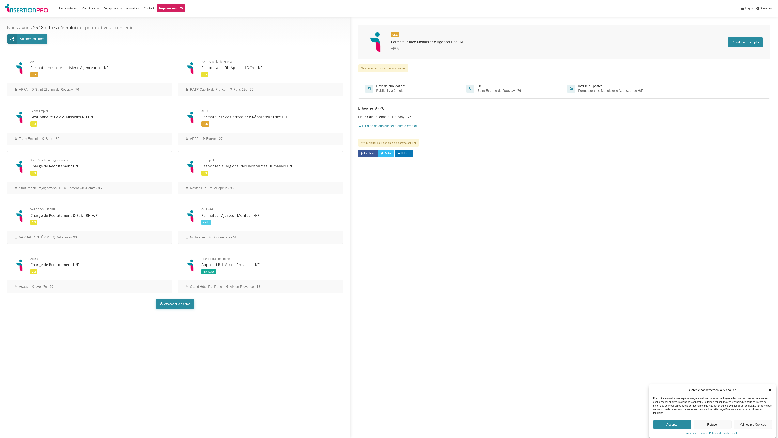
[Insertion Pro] (26, 9)
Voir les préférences (753, 424)
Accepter (672, 424)
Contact (149, 8)
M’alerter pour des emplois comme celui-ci (391, 142)
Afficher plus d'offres (177, 303)
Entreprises (111, 8)
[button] (770, 390)
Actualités (132, 8)
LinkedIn (405, 153)
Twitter (388, 153)
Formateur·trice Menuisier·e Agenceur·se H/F (427, 42)
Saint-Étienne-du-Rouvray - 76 (499, 90)
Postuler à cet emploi (745, 42)
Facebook (369, 153)
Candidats (88, 8)
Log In (748, 8)
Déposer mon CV (171, 8)
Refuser (712, 424)
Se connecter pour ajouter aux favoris (383, 68)
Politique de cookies (696, 433)
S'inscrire (765, 8)
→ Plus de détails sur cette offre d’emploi (387, 126)
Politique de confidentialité (723, 433)
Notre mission (68, 8)
